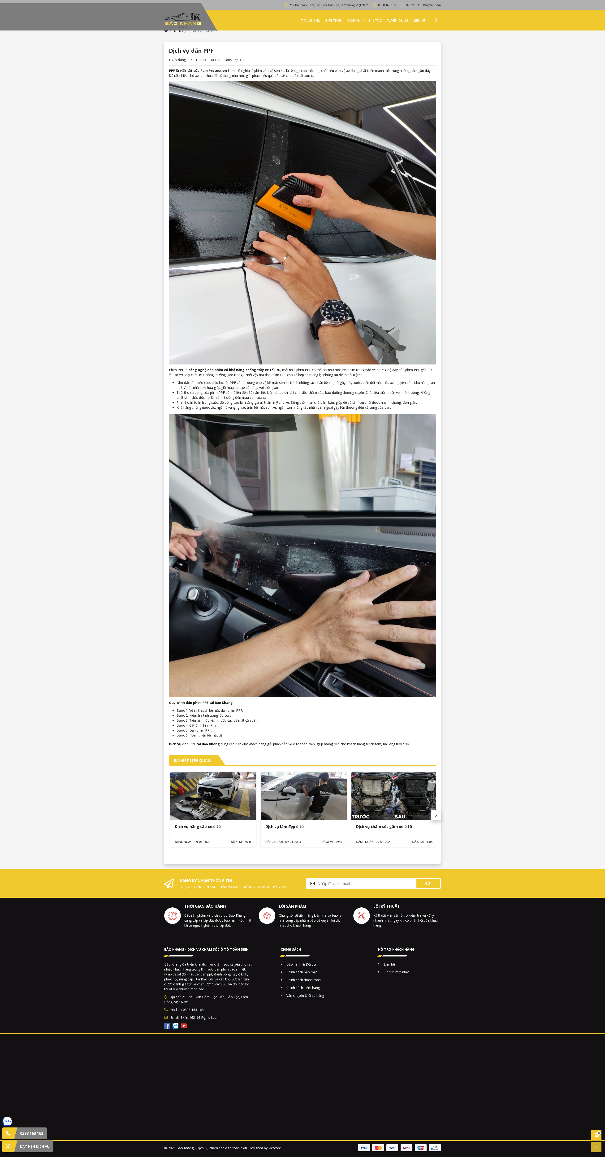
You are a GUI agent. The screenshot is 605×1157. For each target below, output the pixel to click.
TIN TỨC (375, 20)
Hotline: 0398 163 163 (186, 1009)
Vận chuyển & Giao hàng (305, 995)
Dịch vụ (353, 20)
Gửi (428, 883)
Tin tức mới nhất (396, 972)
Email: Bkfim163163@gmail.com (194, 1017)
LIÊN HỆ (419, 20)
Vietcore (274, 1148)
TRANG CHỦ (310, 20)
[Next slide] (436, 815)
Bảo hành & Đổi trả (301, 964)
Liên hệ (389, 964)
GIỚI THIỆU (333, 20)
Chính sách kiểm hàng (303, 987)
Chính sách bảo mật (301, 972)
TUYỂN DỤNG (397, 20)
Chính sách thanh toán (303, 980)
